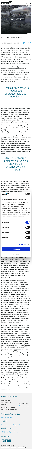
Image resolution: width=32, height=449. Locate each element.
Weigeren (16, 254)
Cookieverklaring (22, 447)
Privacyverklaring (5, 447)
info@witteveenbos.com (24, 406)
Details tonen (23, 244)
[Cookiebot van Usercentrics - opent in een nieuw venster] (23, 194)
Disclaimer (13, 447)
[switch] (27, 227)
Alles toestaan (16, 249)
